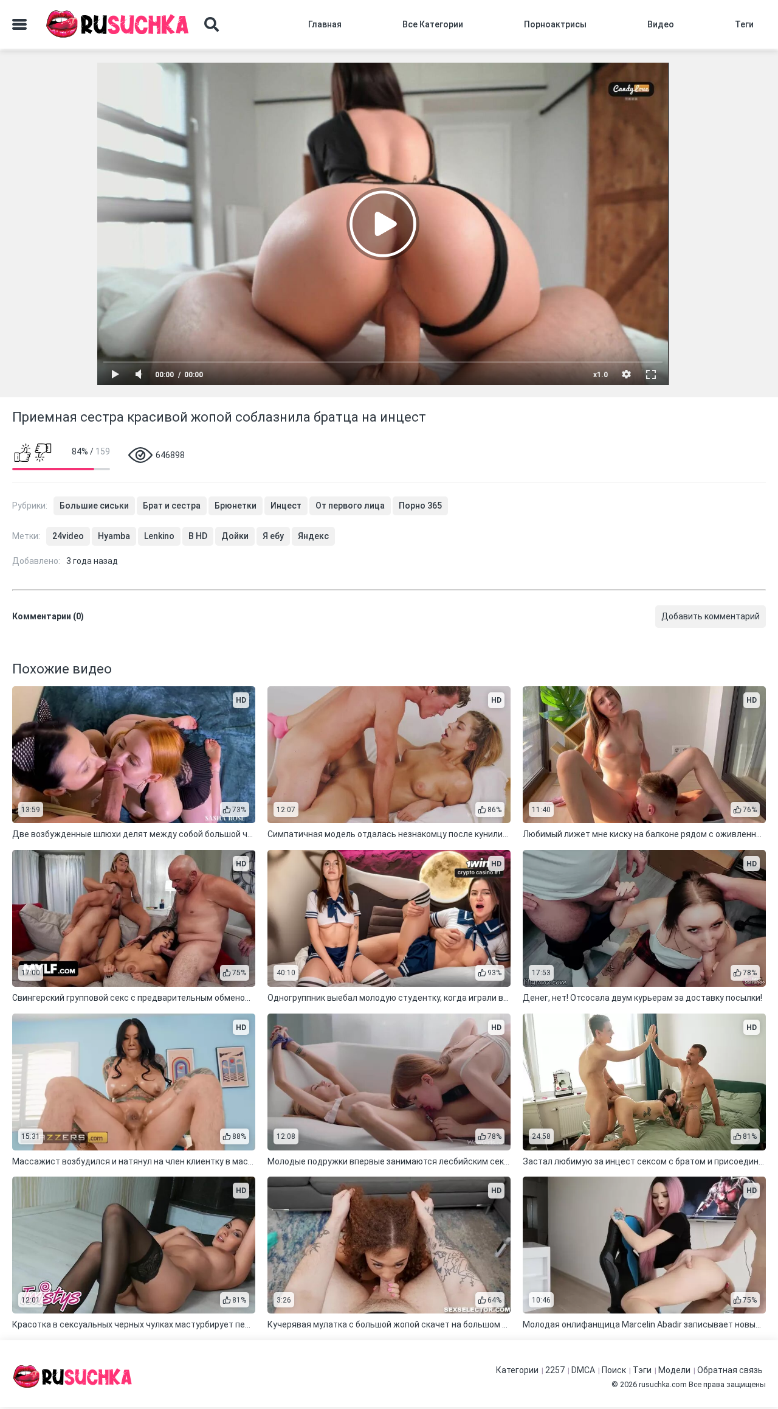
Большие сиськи (94, 505)
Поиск (614, 1370)
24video (68, 536)
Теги (744, 24)
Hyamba (114, 536)
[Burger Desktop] (19, 24)
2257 (555, 1370)
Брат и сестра (172, 505)
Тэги (642, 1370)
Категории (517, 1370)
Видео (660, 24)
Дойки (235, 536)
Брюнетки (235, 505)
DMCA (583, 1370)
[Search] (211, 24)
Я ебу (273, 536)
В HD (197, 536)
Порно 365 (420, 505)
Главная (325, 24)
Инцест (285, 505)
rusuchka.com (663, 1384)
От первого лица (350, 505)
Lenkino (159, 536)
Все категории (432, 24)
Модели (674, 1370)
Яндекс (313, 536)
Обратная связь (730, 1370)
